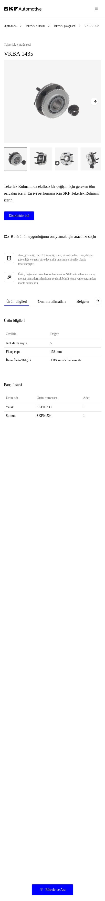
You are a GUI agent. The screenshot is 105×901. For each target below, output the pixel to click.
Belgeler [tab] (82, 301)
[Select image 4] (92, 158)
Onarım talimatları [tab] (52, 301)
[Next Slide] (94, 101)
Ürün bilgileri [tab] (16, 301)
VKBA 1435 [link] (91, 26)
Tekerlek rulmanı (35, 26)
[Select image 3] (66, 158)
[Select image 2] (41, 158)
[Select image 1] (15, 158)
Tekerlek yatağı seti (64, 26)
